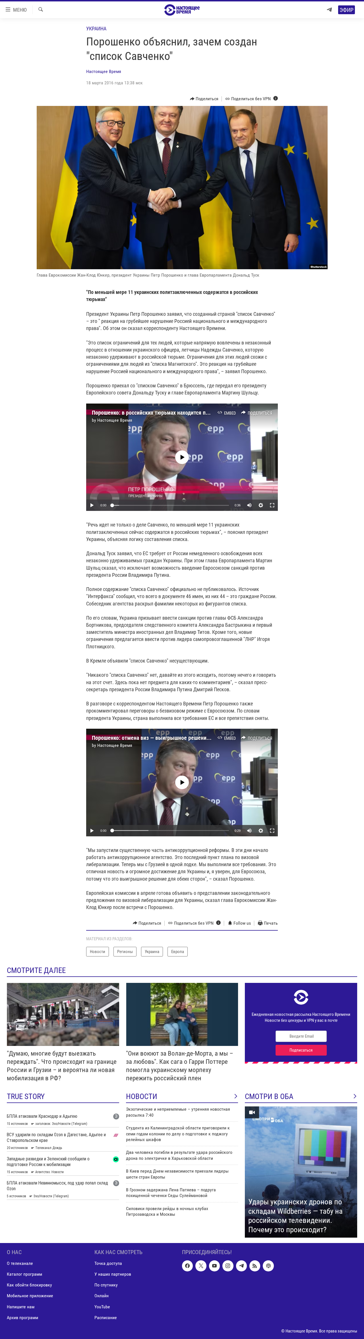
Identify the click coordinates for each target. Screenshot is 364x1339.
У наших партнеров (112, 1274)
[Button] (204, 99)
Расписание (105, 1317)
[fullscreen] (272, 505)
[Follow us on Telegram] (241, 1265)
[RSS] (254, 1265)
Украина (96, 29)
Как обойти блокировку (29, 1285)
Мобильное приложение (30, 1296)
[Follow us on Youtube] (214, 1265)
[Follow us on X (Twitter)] (200, 1265)
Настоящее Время (103, 71)
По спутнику (106, 1285)
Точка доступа (108, 1263)
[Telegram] (329, 9)
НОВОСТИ (141, 1096)
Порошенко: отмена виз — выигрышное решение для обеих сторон (172, 737)
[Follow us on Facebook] (187, 1265)
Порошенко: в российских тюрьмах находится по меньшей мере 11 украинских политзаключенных (211, 412)
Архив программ (22, 1317)
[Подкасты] (268, 1265)
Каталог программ (24, 1274)
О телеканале (20, 1263)
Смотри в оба (269, 1096)
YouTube (102, 1306)
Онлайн (101, 1296)
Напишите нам (20, 1306)
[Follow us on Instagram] (227, 1265)
